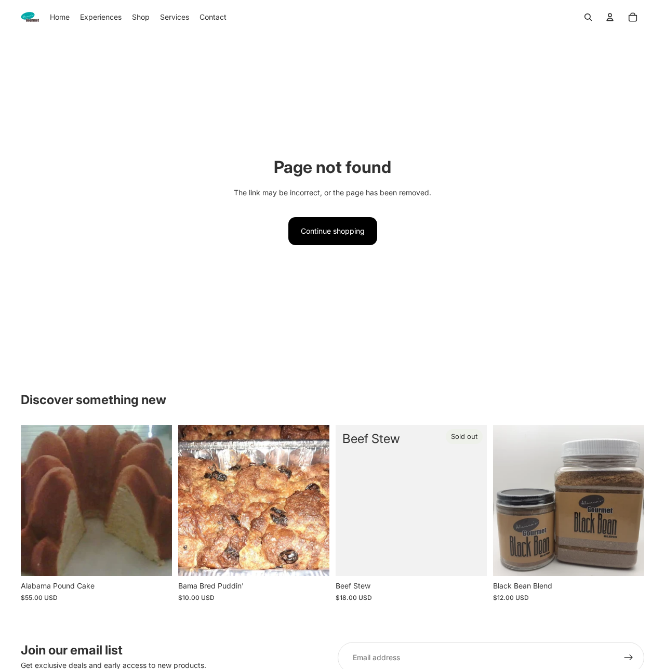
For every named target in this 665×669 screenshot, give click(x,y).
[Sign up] (629, 657)
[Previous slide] (508, 500)
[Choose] (628, 560)
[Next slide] (628, 500)
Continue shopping (333, 230)
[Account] (609, 17)
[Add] (156, 560)
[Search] (588, 17)
